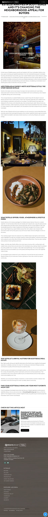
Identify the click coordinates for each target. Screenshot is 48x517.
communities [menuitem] (8, 474)
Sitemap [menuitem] (6, 510)
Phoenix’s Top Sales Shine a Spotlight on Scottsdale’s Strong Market (31, 415)
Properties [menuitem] (7, 476)
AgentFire (27, 508)
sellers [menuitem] (6, 472)
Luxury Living (12, 16)
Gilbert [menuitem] (6, 497)
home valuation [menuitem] (9, 478)
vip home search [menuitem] (9, 480)
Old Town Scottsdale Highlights (21, 16)
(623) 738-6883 (10, 454)
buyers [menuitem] (6, 470)
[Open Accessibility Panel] (45, 514)
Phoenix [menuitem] (6, 491)
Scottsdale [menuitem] (7, 489)
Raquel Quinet (5, 16)
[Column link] (13, 2)
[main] (24, 218)
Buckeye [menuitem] (6, 500)
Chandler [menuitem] (7, 495)
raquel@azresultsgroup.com (13, 456)
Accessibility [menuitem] (12, 510)
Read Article (25, 430)
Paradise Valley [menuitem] (8, 493)
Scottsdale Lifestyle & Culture (34, 16)
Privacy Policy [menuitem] (19, 510)
